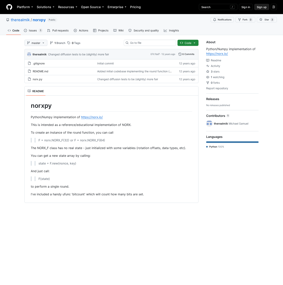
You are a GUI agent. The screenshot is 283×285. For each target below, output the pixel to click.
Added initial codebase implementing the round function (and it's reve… (142, 71)
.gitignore (39, 63)
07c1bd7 (155, 54)
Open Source (91, 7)
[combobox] (151, 43)
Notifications (224, 19)
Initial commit (105, 63)
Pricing (135, 7)
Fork (247, 19)
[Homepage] (9, 7)
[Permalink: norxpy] (28, 105)
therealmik (20, 20)
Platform (23, 7)
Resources (66, 7)
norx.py (37, 79)
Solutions (44, 7)
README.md (40, 71)
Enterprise (115, 7)
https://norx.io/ (92, 117)
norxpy (39, 20)
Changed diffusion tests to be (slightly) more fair (78, 54)
